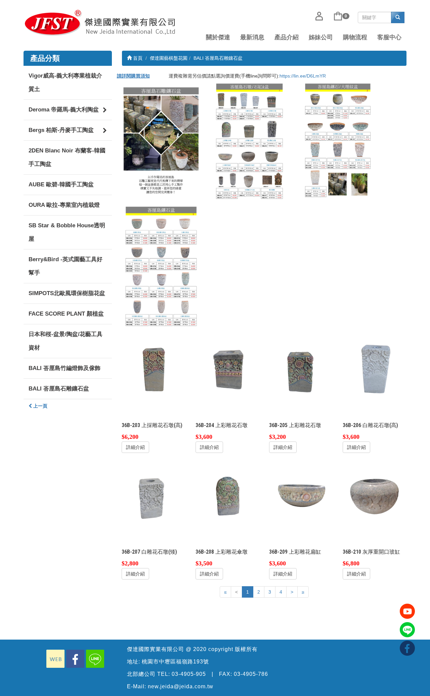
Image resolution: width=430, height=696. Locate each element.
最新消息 (252, 37)
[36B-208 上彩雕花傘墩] (227, 495)
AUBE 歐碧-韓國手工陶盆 (61, 184)
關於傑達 (218, 37)
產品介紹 (286, 37)
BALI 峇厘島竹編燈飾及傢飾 (64, 368)
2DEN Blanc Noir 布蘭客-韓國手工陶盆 (67, 157)
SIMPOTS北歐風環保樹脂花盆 (67, 293)
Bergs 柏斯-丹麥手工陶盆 (61, 130)
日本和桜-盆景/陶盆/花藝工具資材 (65, 341)
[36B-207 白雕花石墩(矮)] (153, 495)
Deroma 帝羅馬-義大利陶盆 (64, 109)
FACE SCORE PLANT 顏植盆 (66, 314)
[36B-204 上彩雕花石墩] (227, 368)
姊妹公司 (321, 37)
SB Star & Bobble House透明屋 (67, 232)
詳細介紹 (135, 447)
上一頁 (39, 406)
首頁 (137, 58)
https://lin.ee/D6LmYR (303, 76)
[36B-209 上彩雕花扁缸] (301, 495)
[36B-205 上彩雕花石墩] (301, 368)
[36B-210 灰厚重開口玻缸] (374, 495)
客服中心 (389, 37)
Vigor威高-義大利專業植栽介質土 (65, 82)
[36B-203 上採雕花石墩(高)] (153, 368)
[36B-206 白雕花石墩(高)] (374, 368)
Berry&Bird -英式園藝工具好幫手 (65, 266)
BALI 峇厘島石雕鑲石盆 (59, 388)
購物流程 (355, 37)
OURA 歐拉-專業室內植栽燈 (64, 205)
